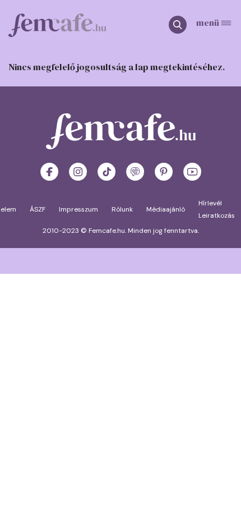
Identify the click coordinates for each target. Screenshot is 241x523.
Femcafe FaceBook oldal (49, 172)
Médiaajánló (165, 209)
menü (207, 21)
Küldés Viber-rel (135, 172)
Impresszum (78, 209)
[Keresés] (182, 25)
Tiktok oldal (106, 172)
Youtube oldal (192, 172)
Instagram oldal (78, 172)
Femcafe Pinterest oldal (164, 172)
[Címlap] (57, 25)
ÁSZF (37, 209)
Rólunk (122, 209)
